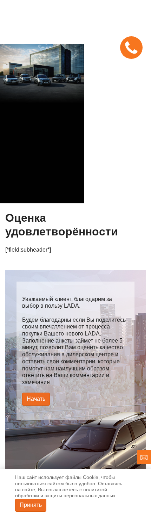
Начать (36, 399)
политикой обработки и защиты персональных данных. (66, 492)
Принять (31, 505)
